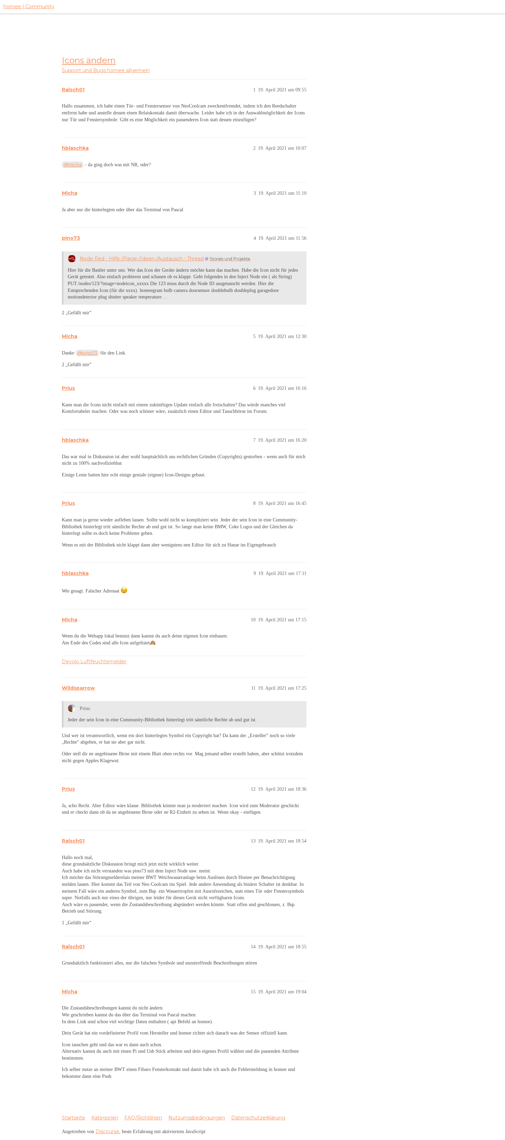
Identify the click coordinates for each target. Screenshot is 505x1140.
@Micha (73, 164)
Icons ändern (89, 60)
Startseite (73, 1118)
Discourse (107, 1131)
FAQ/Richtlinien (143, 1118)
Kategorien (104, 1118)
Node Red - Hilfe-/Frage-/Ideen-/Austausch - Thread (142, 259)
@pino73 (87, 352)
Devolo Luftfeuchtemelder (94, 661)
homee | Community (28, 6)
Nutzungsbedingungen (196, 1118)
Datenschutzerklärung (258, 1118)
